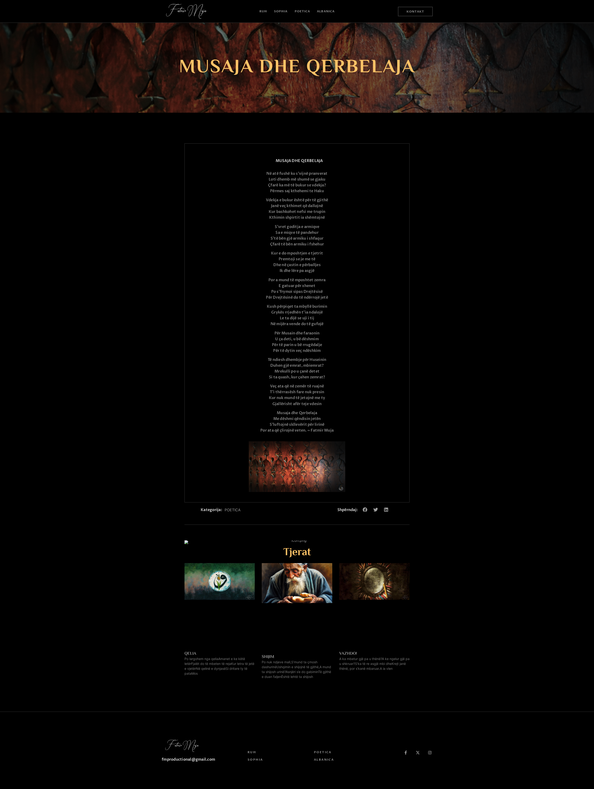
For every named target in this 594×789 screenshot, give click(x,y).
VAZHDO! (348, 653)
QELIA (190, 653)
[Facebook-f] (406, 753)
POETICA (302, 11)
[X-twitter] (418, 753)
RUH (263, 11)
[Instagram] (430, 753)
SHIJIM (268, 657)
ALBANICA (326, 11)
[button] (365, 509)
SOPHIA (281, 11)
